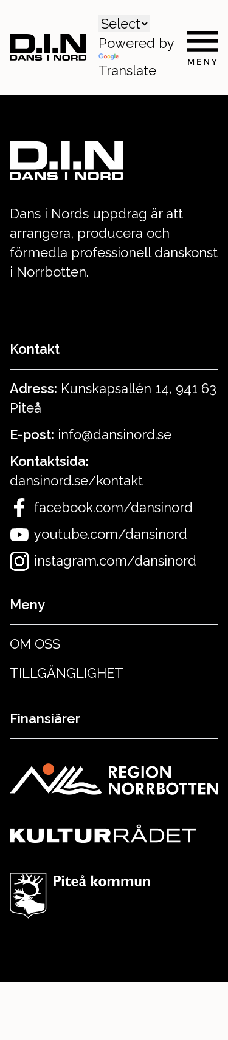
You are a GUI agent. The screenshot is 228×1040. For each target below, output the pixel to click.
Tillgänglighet (66, 673)
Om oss (35, 644)
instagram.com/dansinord (115, 561)
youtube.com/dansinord (110, 534)
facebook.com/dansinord (113, 507)
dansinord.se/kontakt (76, 480)
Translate (127, 70)
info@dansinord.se (114, 434)
